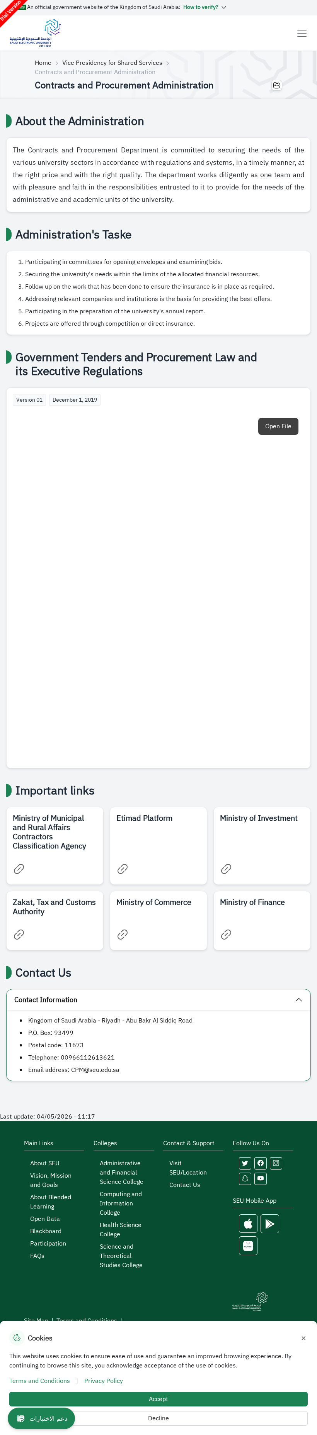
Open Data (45, 1219)
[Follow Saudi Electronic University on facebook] (260, 1163)
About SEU (45, 1163)
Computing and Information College (121, 1203)
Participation (48, 1243)
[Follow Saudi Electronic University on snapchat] (245, 1179)
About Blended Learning (50, 1202)
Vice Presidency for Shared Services (112, 63)
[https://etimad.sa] (122, 869)
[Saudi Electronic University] (35, 33)
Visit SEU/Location (188, 1168)
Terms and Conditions (39, 1381)
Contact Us (184, 1185)
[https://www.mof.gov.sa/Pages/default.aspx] (226, 934)
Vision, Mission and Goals (51, 1180)
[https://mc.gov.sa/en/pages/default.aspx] (122, 934)
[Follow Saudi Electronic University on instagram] (276, 1163)
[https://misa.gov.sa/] (226, 869)
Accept (158, 1399)
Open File (278, 426)
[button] (41, 1418)
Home (43, 63)
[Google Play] (270, 1223)
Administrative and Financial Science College (121, 1173)
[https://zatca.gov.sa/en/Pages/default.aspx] (19, 934)
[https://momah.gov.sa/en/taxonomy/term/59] (19, 869)
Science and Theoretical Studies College (121, 1256)
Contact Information (45, 999)
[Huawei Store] (248, 1245)
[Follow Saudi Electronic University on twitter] (245, 1163)
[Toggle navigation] (302, 33)
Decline (158, 1418)
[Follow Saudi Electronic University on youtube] (260, 1179)
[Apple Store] (248, 1223)
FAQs (37, 1256)
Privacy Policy (103, 1381)
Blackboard (45, 1231)
